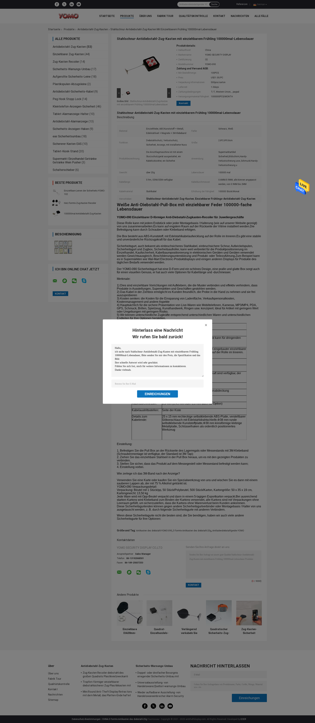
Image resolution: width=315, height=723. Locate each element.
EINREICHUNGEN (157, 394)
